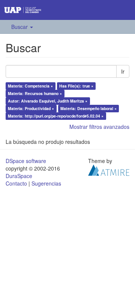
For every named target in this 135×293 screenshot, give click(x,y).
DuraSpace (19, 176)
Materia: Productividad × (31, 108)
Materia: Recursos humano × (35, 93)
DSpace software (26, 161)
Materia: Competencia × (30, 86)
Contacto (16, 183)
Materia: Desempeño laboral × (88, 108)
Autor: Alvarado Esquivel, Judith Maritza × (47, 101)
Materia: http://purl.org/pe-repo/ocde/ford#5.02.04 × (56, 116)
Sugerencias (46, 183)
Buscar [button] (20, 26)
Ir (122, 71)
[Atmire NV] (108, 169)
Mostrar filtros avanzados (99, 126)
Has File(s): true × (76, 86)
